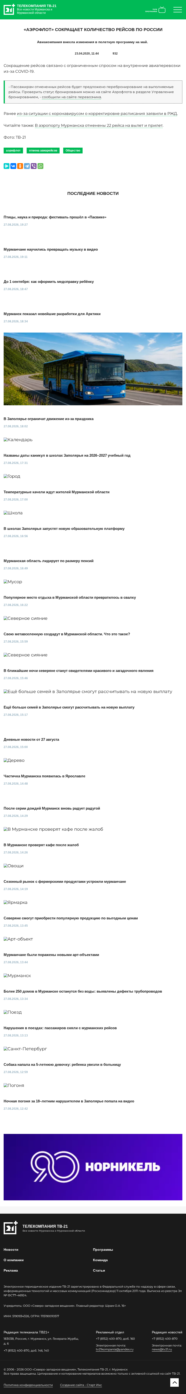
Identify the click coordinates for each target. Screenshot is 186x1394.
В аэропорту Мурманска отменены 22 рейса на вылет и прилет (99, 125)
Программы (103, 1249)
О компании (14, 1260)
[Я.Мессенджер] (6, 166)
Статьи (99, 1270)
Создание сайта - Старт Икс (81, 1385)
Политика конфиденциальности (28, 1385)
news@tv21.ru (162, 1349)
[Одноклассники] (20, 166)
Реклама (11, 1270)
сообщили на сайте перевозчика (71, 97)
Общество (73, 150)
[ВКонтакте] (13, 166)
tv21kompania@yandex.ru (114, 1349)
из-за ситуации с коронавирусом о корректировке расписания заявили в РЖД (97, 113)
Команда (100, 1260)
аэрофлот (13, 150)
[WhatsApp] (40, 166)
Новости (11, 1249)
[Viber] (34, 166)
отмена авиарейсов (43, 150)
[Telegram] (27, 166)
